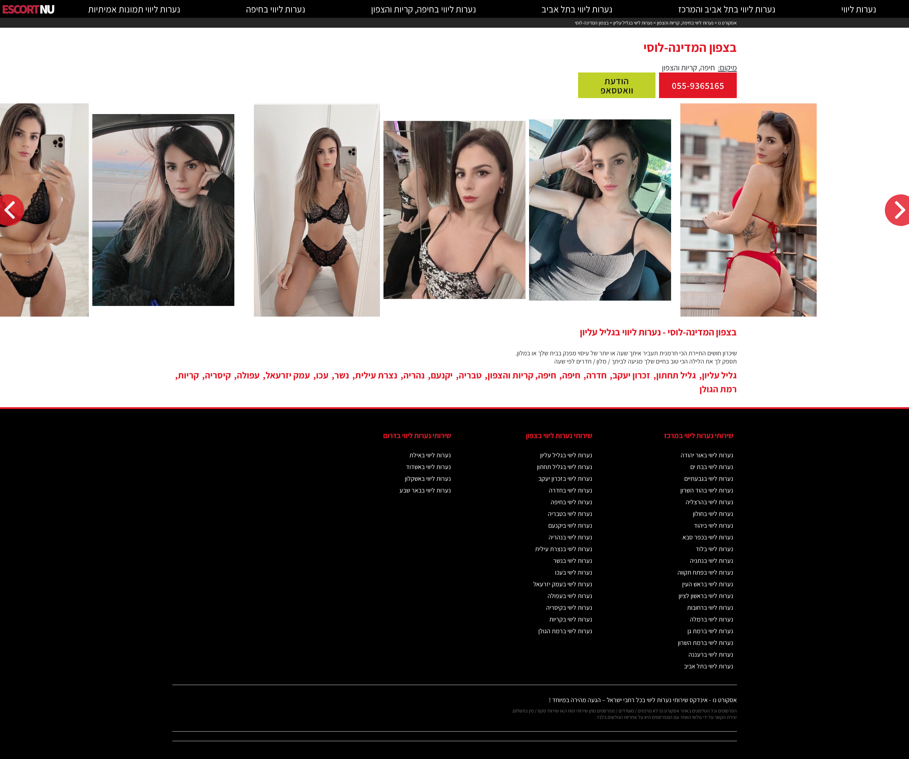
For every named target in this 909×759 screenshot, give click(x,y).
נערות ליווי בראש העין (707, 584)
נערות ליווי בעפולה (570, 596)
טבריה (470, 375)
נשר (341, 375)
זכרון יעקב (631, 375)
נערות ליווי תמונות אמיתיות (134, 9)
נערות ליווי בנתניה (711, 560)
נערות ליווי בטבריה (570, 514)
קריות (188, 375)
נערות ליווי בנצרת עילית (563, 549)
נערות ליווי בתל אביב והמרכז (726, 9)
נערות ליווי (858, 9)
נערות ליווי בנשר (572, 560)
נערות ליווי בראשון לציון (706, 596)
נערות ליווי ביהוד (713, 525)
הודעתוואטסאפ (616, 85)
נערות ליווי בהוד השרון (706, 490)
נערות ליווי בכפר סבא (707, 537)
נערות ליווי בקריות (570, 619)
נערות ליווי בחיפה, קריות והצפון (423, 9)
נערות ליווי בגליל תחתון (564, 467)
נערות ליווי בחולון (713, 514)
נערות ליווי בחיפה (275, 9)
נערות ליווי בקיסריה (569, 607)
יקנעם (442, 375)
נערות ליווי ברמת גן (710, 631)
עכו (322, 375)
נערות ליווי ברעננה (710, 654)
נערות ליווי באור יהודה (707, 455)
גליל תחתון (676, 375)
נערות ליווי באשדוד (428, 467)
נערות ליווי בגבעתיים (708, 478)
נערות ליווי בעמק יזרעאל (562, 584)
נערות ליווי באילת (430, 455)
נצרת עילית (376, 375)
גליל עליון (719, 375)
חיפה (571, 375)
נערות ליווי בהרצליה (709, 502)
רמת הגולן (718, 389)
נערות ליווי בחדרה (570, 490)
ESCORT (28, 8)
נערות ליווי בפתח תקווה (705, 572)
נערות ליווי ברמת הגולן (565, 631)
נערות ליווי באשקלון (428, 478)
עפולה (248, 375)
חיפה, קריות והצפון (522, 375)
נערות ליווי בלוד (714, 549)
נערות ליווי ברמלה (711, 619)
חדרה (596, 375)
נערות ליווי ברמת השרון (705, 643)
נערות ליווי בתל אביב (577, 9)
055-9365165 (698, 85)
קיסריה (218, 375)
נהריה (414, 375)
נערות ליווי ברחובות (710, 607)
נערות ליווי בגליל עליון (566, 455)
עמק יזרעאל (288, 375)
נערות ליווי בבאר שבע (425, 490)
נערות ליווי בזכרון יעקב (565, 478)
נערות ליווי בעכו (573, 572)
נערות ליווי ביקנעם (570, 525)
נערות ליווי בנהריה (570, 537)
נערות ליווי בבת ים (711, 467)
